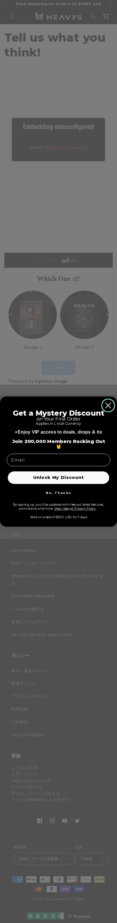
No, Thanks (58, 493)
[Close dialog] (108, 405)
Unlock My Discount (58, 477)
